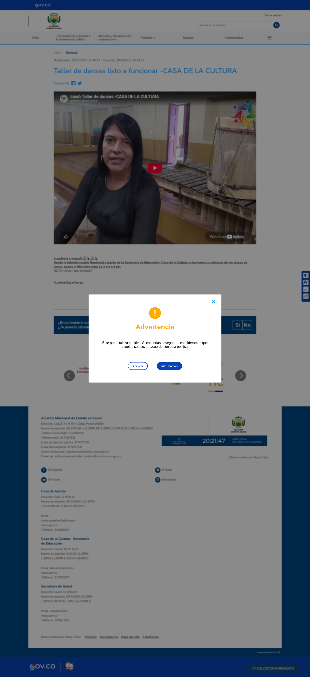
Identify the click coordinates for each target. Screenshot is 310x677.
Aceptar (137, 366)
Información (169, 366)
